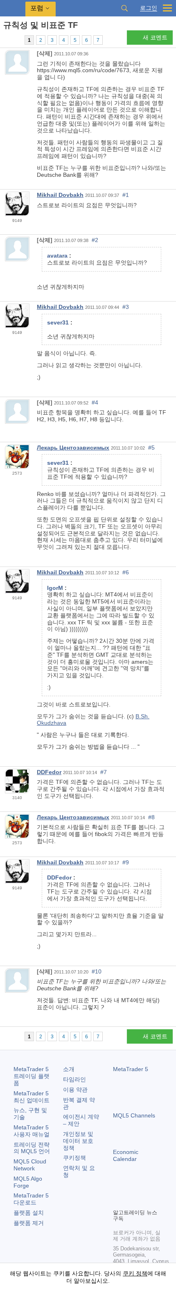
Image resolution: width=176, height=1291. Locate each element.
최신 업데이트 (32, 1097)
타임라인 (74, 1079)
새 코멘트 (155, 37)
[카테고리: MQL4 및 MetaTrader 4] (15, 40)
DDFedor (49, 772)
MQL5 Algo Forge (28, 1182)
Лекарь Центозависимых (73, 447)
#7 (103, 772)
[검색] (124, 8)
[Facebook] (118, 1188)
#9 (125, 862)
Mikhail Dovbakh (60, 195)
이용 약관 (75, 1089)
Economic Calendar (125, 1155)
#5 (151, 447)
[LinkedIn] (118, 1201)
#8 (151, 817)
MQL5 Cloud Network (30, 1165)
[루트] (5, 40)
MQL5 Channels (134, 1115)
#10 (97, 971)
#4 (95, 402)
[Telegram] (131, 1188)
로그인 (148, 8)
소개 (68, 1069)
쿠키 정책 (135, 1273)
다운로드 (31, 1199)
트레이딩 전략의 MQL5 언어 (32, 1148)
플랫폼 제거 (29, 1223)
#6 (125, 572)
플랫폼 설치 (29, 1212)
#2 (95, 240)
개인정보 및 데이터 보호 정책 (78, 1141)
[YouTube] (157, 1188)
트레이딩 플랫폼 (32, 1076)
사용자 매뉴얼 (32, 1131)
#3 (125, 307)
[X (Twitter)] (144, 1188)
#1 (125, 195)
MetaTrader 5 (130, 1069)
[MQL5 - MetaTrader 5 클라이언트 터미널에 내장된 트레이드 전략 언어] (12, 8)
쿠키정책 (74, 1157)
